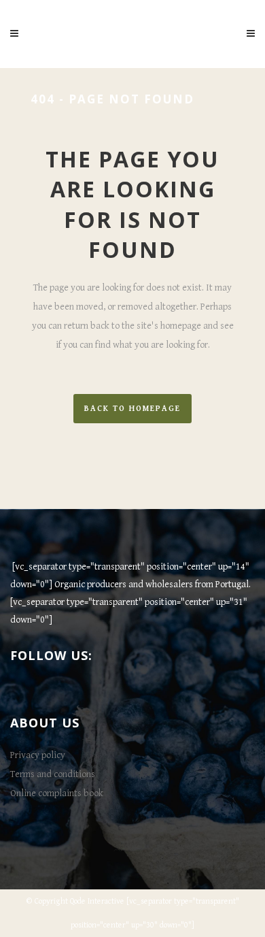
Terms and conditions (52, 774)
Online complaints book (56, 793)
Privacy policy (37, 755)
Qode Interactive (97, 901)
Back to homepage (132, 408)
